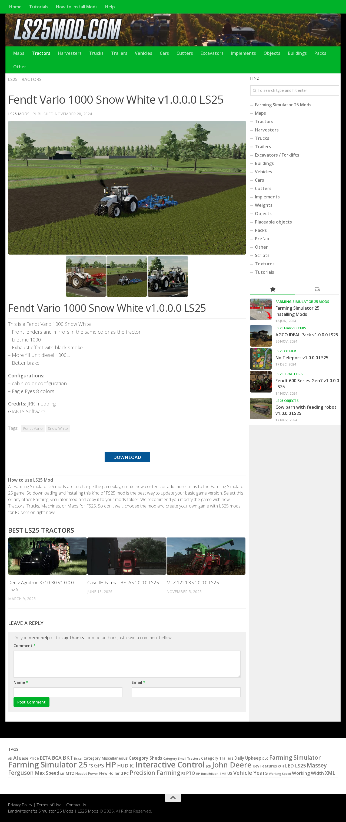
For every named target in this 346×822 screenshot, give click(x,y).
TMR (222, 774)
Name (21, 682)
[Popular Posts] (272, 289)
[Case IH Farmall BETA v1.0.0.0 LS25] (126, 556)
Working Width (308, 773)
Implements (243, 53)
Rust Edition (209, 774)
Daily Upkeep (247, 758)
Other (19, 67)
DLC (265, 758)
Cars (164, 53)
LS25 (300, 765)
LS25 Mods (88, 811)
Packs (320, 53)
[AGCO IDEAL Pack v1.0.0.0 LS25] (261, 336)
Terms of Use (49, 804)
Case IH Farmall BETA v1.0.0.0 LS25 (123, 582)
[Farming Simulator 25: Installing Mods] (261, 309)
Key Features (265, 766)
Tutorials (38, 7)
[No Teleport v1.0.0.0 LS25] (261, 359)
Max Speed (47, 773)
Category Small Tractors (181, 758)
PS (183, 773)
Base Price (29, 758)
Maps (18, 53)
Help (110, 7)
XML (330, 773)
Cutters (185, 53)
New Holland (111, 773)
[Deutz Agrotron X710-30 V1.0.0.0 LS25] (47, 556)
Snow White (58, 428)
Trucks (96, 53)
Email (138, 682)
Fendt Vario (33, 428)
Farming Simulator (295, 757)
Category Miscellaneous (106, 758)
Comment (25, 645)
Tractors (41, 53)
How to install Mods (77, 7)
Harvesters (70, 53)
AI (15, 757)
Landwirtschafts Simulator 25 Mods (40, 811)
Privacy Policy (20, 804)
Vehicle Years (250, 772)
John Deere (232, 765)
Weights (263, 205)
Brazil (78, 758)
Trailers (119, 53)
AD (10, 758)
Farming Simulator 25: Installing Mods (298, 311)
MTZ (70, 773)
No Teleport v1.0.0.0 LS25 (301, 358)
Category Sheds (145, 758)
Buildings (297, 53)
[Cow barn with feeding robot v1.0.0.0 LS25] (261, 408)
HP (110, 764)
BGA (57, 758)
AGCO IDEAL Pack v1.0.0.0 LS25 (306, 335)
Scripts (262, 255)
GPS (99, 765)
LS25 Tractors (25, 79)
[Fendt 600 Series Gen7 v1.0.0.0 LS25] (261, 382)
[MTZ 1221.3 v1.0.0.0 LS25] (206, 556)
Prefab (262, 239)
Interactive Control (170, 764)
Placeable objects (273, 222)
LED (289, 766)
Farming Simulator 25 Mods (283, 105)
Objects (272, 53)
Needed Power (86, 773)
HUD (122, 765)
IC (131, 765)
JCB (208, 766)
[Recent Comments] (317, 289)
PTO (190, 773)
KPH (281, 766)
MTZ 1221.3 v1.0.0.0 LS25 (193, 582)
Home (15, 7)
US (229, 773)
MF (62, 774)
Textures (265, 264)
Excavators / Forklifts (277, 155)
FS (90, 766)
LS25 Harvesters (290, 328)
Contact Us (76, 804)
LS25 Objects (287, 400)
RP (198, 774)
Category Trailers (217, 758)
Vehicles (143, 53)
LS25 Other (285, 351)
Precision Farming (155, 772)
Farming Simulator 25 (47, 764)
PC (126, 773)
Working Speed (280, 774)
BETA (45, 758)
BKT (68, 757)
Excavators (212, 53)
